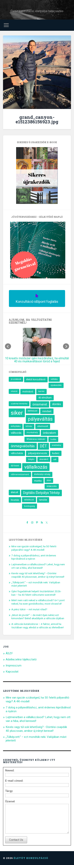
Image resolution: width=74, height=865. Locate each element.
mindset (46, 411)
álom (49, 480)
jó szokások (16, 379)
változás (16, 432)
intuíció (14, 391)
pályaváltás (40, 419)
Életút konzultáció (31, 857)
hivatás (15, 499)
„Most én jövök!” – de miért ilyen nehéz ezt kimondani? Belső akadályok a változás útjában (37, 616)
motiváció (27, 391)
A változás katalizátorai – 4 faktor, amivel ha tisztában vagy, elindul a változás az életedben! (37, 625)
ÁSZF (9, 653)
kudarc (55, 453)
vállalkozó (29, 499)
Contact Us (16, 839)
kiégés (31, 459)
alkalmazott (42, 426)
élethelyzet (32, 411)
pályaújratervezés (37, 453)
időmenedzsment (20, 474)
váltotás (54, 379)
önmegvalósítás (23, 446)
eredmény (56, 445)
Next (66, 346)
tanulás (43, 499)
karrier (41, 391)
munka (38, 480)
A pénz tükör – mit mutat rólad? (29, 609)
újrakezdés (56, 385)
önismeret (39, 404)
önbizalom (49, 432)
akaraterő (43, 459)
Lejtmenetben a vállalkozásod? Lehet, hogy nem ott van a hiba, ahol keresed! (38, 566)
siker (17, 412)
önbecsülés (52, 486)
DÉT (43, 446)
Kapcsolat (12, 671)
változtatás (17, 453)
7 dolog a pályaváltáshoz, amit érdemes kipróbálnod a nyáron (33, 557)
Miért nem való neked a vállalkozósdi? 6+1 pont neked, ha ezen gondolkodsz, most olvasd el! (38, 602)
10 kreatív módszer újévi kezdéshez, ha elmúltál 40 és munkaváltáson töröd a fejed (37, 359)
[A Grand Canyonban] (37, 72)
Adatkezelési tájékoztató (21, 659)
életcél (14, 492)
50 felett (15, 465)
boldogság (29, 506)
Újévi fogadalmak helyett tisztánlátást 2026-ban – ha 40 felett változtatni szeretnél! (36, 593)
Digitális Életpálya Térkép (41, 493)
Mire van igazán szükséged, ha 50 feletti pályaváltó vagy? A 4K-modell (33, 548)
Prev (8, 346)
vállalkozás (35, 467)
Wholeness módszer (36, 439)
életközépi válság (42, 474)
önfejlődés (15, 426)
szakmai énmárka (19, 403)
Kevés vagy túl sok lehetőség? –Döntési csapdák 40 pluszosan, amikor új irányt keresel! (37, 575)
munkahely (32, 432)
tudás (53, 439)
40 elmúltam (45, 397)
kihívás (29, 426)
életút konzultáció (36, 379)
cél (54, 459)
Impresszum (13, 665)
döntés (56, 404)
